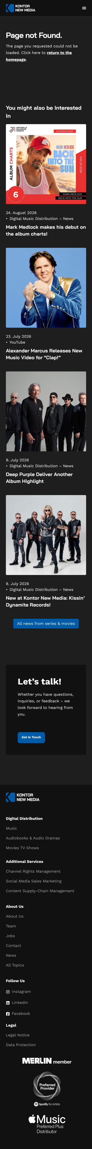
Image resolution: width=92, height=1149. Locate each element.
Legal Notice (17, 1035)
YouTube (17, 342)
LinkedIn (20, 1002)
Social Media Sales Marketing (34, 881)
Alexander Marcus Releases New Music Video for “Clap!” (44, 353)
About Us (15, 916)
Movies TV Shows (22, 847)
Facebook (21, 1013)
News (11, 955)
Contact (13, 945)
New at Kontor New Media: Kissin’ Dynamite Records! (45, 601)
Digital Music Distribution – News (41, 218)
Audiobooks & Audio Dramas (33, 838)
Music (11, 828)
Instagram (21, 991)
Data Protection (21, 1044)
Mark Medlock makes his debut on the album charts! (46, 230)
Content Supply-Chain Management (40, 891)
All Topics (15, 965)
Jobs (10, 935)
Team (11, 926)
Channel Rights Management (33, 871)
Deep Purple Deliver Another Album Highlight (39, 477)
